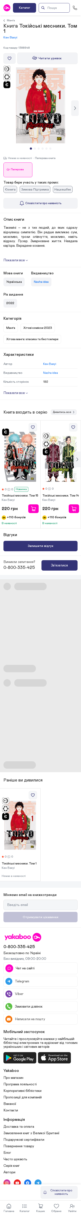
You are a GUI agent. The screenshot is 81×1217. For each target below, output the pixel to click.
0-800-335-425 (19, 567)
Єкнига (10, 189)
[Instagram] (6, 1182)
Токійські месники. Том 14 (60, 495)
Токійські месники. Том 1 (19, 863)
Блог (7, 1152)
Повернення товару (18, 1146)
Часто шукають (15, 1159)
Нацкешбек (62, 189)
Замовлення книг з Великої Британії (31, 1133)
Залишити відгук (40, 546)
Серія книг (11, 1165)
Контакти (10, 1110)
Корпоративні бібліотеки (22, 1091)
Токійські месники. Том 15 (20, 495)
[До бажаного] (9, 58)
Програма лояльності (20, 1084)
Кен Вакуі (10, 37)
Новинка (21, 489)
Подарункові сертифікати (23, 1139)
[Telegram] (38, 1182)
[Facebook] (27, 1182)
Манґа (11, 20)
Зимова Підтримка (35, 189)
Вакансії (9, 1104)
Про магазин (13, 1078)
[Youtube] (17, 1182)
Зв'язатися (59, 565)
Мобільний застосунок (24, 1032)
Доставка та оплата (18, 1126)
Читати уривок (50, 58)
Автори (9, 1172)
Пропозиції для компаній (22, 1097)
